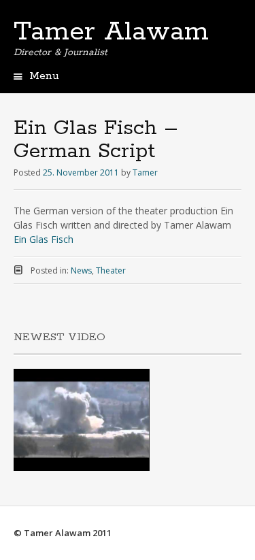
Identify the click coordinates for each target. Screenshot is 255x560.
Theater (111, 270)
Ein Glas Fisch (43, 239)
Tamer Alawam (111, 32)
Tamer (145, 172)
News (81, 270)
